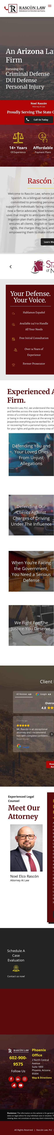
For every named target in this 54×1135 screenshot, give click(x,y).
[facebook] (11, 1079)
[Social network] (14, 1086)
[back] (10, 266)
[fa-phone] (6, 11)
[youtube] (20, 1086)
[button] (13, 734)
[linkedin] (18, 1079)
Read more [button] (23, 739)
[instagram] (25, 1079)
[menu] (50, 6)
